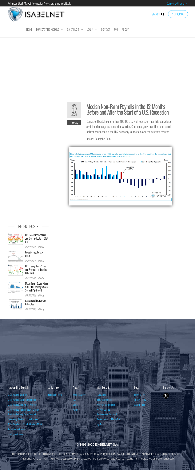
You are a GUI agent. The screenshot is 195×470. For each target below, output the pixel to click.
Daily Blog (73, 29)
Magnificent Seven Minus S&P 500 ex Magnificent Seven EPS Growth (36, 286)
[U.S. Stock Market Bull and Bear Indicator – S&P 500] (15, 238)
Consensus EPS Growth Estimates (35, 302)
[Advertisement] (97, 67)
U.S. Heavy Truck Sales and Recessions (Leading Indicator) (36, 269)
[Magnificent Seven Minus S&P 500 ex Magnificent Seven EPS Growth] (15, 287)
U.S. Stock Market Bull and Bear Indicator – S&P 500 (36, 238)
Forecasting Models (47, 29)
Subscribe (178, 14)
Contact (105, 29)
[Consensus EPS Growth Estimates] (15, 304)
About (125, 29)
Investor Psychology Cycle (34, 254)
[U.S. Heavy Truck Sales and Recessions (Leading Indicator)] (15, 270)
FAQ (116, 29)
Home (29, 29)
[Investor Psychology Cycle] (15, 256)
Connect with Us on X (177, 3)
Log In (90, 29)
